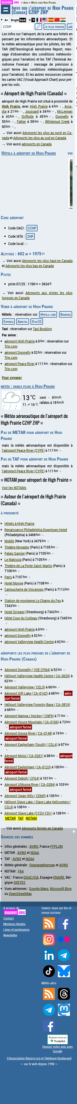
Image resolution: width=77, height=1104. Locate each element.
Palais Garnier (14, 553)
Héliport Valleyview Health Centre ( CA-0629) (37, 675)
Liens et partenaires (16, 929)
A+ (6, 20)
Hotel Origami (14, 611)
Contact (8, 918)
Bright (15, 20)
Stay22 (37, 321)
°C (29, 20)
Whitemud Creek (57, 121)
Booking (65, 314)
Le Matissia (12, 559)
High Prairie (11, 106)
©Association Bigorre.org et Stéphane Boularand (39, 1058)
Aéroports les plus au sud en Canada (39, 137)
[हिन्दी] (63, 20)
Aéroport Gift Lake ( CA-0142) (26, 693)
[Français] (39, 21)
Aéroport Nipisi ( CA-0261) (23, 755)
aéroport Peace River (19, 363)
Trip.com (10, 346)
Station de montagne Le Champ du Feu (32, 600)
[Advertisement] (38, 866)
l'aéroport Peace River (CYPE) (23, 450)
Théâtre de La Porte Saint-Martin (28, 565)
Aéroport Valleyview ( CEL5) (24, 687)
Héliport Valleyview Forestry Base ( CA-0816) (37, 704)
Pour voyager (12, 377)
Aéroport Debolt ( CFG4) (21, 778)
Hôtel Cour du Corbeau (20, 618)
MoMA (9, 540)
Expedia (8, 321)
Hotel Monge (13, 583)
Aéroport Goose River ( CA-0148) (28, 733)
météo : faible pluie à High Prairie (28, 386)
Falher (21, 121)
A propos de (14, 910)
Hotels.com (48, 314)
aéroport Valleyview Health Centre (29, 641)
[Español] (51, 20)
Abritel (23, 321)
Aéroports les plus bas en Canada (29, 265)
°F (33, 20)
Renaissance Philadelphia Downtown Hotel (35, 529)
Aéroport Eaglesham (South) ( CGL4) (31, 744)
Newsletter (10, 935)
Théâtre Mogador (16, 547)
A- (2, 19)
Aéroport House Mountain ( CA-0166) (31, 721)
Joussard (32, 111)
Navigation (5, 9)
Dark (23, 20)
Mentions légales (14, 924)
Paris (8, 576)
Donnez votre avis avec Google (57, 1048)
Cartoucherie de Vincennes (24, 589)
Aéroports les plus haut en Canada (47, 260)
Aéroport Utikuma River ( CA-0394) (29, 784)
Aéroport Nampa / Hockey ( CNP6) (29, 715)
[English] (45, 20)
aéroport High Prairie (19, 341)
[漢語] (57, 20)
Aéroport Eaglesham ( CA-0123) (27, 767)
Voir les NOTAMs (14, 487)
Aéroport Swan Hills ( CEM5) (25, 795)
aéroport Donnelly (17, 352)
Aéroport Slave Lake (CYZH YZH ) (28, 813)
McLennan (65, 111)
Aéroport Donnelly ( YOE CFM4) (27, 669)
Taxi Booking (42, 328)
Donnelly (62, 116)
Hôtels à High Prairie (19, 523)
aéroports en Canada (37, 144)
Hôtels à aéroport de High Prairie (28, 153)
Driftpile (28, 116)
